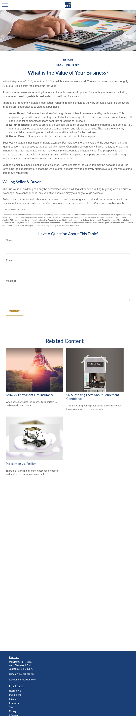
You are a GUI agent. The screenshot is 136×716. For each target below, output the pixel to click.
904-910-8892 (24, 661)
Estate (12, 698)
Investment (15, 694)
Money (12, 711)
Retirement (15, 690)
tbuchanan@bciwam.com (22, 679)
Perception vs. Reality (21, 463)
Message (11, 281)
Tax (11, 707)
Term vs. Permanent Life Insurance (30, 395)
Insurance (14, 703)
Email (9, 260)
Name (9, 240)
